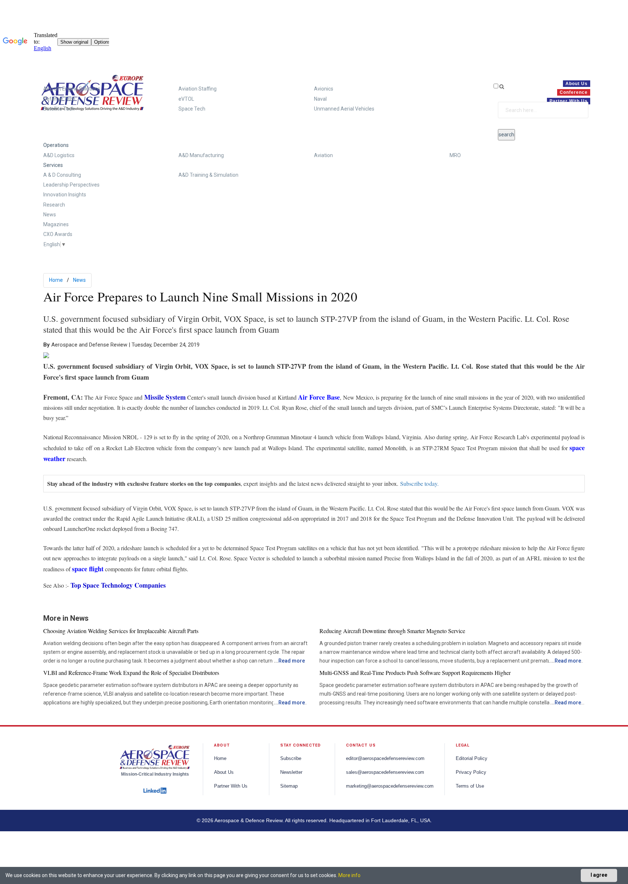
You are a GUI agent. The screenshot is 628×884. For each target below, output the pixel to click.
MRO (455, 155)
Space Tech (191, 109)
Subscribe (290, 758)
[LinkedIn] (155, 790)
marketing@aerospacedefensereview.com (390, 786)
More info (349, 875)
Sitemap (289, 786)
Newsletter (291, 772)
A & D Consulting (62, 175)
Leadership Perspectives (71, 185)
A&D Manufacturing (201, 155)
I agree (599, 875)
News (49, 214)
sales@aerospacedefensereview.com (385, 772)
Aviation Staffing (197, 89)
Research (54, 205)
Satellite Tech (59, 109)
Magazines (56, 224)
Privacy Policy (471, 772)
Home (56, 280)
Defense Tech (59, 99)
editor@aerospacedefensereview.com (385, 758)
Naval (320, 99)
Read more (291, 661)
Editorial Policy (471, 758)
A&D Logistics (59, 155)
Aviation (323, 155)
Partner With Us (230, 786)
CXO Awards (57, 234)
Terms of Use (470, 786)
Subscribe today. (419, 483)
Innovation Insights (64, 194)
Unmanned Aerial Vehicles (344, 109)
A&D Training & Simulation (208, 175)
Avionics (323, 89)
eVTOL (186, 99)
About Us (224, 772)
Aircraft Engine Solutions (71, 89)
